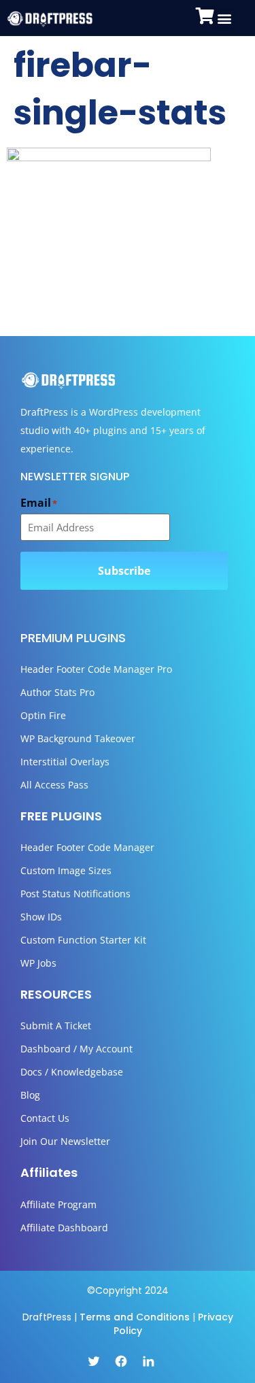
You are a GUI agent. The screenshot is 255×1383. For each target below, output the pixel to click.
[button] (224, 18)
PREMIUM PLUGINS (73, 637)
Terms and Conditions (135, 1317)
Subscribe (124, 570)
